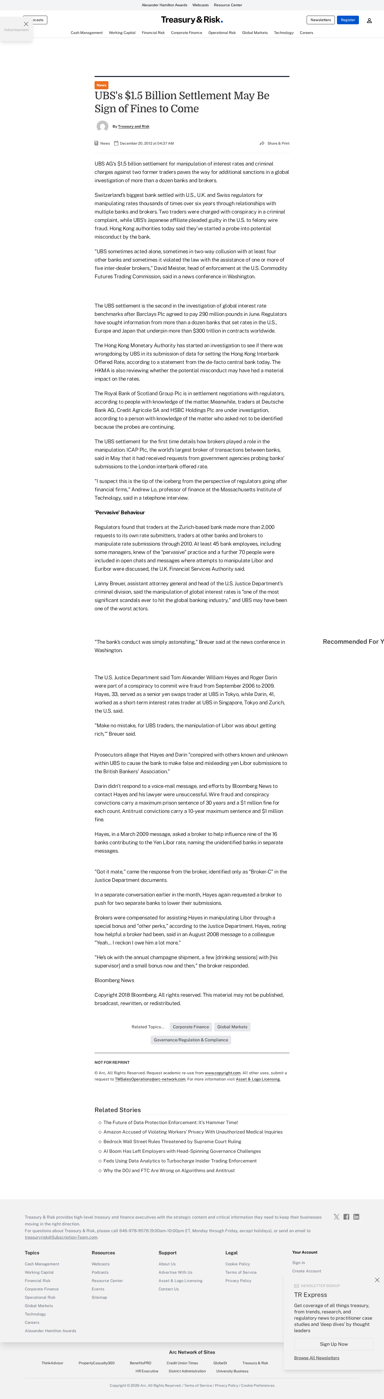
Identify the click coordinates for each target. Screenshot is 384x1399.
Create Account (306, 1271)
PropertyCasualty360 (97, 1363)
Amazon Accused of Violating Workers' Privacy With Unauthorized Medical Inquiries (193, 1132)
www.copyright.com (223, 1073)
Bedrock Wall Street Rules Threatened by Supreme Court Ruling (172, 1141)
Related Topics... (148, 1026)
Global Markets (39, 1305)
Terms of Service (241, 1272)
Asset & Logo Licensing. (258, 1079)
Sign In (298, 1262)
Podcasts (100, 1272)
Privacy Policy (238, 1280)
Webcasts (201, 5)
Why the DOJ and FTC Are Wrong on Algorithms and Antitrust (169, 1170)
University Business (232, 1371)
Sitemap (99, 1297)
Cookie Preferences (258, 1385)
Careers (32, 1322)
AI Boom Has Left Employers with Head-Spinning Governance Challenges (182, 1151)
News (101, 85)
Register (348, 20)
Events (98, 1289)
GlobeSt (220, 1363)
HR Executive (147, 1371)
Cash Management (42, 1264)
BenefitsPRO (140, 1363)
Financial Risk (37, 1280)
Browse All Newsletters (316, 1357)
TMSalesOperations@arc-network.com (150, 1079)
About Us (167, 1264)
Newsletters (321, 20)
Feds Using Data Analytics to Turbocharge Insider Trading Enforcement (180, 1161)
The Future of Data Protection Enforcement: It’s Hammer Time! (170, 1122)
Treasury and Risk (133, 126)
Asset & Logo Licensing (180, 1280)
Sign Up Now (334, 1344)
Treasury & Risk (255, 1363)
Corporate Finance (42, 1289)
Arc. (143, 1385)
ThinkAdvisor (52, 1363)
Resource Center (228, 5)
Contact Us (169, 1289)
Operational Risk (40, 1297)
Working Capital (39, 1272)
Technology (35, 1314)
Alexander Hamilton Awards (164, 5)
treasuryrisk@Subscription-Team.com (61, 1237)
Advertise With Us (176, 1272)
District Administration (187, 1371)
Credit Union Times (182, 1363)
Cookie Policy (237, 1264)
